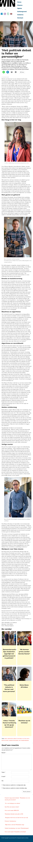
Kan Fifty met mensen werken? (12, 807)
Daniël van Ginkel (24, 837)
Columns (20, 14)
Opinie (19, 8)
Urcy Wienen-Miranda (24, 740)
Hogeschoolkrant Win (12, 837)
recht (28, 738)
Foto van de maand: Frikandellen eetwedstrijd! (15, 831)
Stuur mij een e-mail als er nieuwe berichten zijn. (15, 788)
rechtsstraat (5, 740)
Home (19, 2)
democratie (10, 738)
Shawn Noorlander (13, 740)
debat (5, 738)
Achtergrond (22, 11)
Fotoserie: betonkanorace (10, 821)
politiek (24, 738)
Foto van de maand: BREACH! (12, 810)
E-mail (4, 776)
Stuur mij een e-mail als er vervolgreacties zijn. (14, 785)
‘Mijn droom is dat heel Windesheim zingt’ (14, 824)
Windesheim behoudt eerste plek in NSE (14, 814)
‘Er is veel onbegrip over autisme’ (12, 803)
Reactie (4, 752)
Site (2, 781)
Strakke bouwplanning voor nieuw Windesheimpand (17, 828)
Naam (3, 772)
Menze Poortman (17, 738)
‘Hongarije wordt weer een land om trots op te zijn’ (16, 817)
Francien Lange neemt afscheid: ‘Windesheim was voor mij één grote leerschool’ (17, 798)
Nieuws (19, 5)
